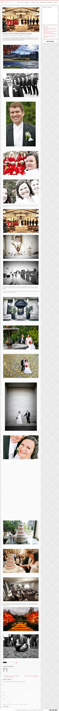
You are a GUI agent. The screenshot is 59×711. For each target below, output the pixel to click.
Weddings (21, 35)
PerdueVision (43, 2)
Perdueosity (50, 2)
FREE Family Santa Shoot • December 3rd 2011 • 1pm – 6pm (12, 676)
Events (19, 35)
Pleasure (32, 2)
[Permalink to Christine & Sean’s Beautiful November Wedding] (20, 31)
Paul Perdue (8, 35)
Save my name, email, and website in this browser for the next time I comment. (15, 704)
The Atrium (4, 291)
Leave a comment (27, 35)
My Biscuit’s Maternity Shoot (47, 32)
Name (4, 691)
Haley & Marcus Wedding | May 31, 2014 (50, 31)
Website (4, 699)
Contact (56, 2)
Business (27, 2)
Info (22, 2)
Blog (38, 2)
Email (3, 695)
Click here (36, 604)
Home (19, 2)
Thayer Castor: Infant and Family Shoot (30, 676)
